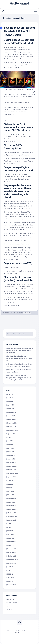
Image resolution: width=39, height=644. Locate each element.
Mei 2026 (10, 401)
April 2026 (10, 405)
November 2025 (12, 423)
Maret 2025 (10, 452)
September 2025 (12, 430)
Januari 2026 (11, 416)
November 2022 (12, 552)
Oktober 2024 (11, 470)
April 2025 (10, 448)
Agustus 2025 (11, 434)
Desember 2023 (12, 505)
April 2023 (10, 534)
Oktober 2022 (11, 556)
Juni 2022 (10, 570)
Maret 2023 (10, 538)
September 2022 (12, 559)
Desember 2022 (12, 549)
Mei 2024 (10, 488)
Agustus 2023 (11, 520)
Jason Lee (19, 313)
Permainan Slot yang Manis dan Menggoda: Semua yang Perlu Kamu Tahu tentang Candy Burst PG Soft (19, 378)
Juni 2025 (10, 441)
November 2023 (12, 509)
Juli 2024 (10, 480)
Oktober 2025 (11, 426)
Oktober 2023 (11, 513)
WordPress (18, 633)
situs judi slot (10, 599)
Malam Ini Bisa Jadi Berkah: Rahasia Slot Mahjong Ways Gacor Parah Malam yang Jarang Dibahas (19, 350)
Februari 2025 (11, 455)
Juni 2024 (10, 484)
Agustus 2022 (11, 563)
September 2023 (12, 516)
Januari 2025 (11, 459)
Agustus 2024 (11, 477)
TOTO (7, 606)
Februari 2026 (11, 412)
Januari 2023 (11, 545)
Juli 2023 (10, 524)
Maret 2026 (10, 408)
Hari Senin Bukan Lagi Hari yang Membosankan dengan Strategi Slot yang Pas (19, 358)
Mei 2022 (10, 574)
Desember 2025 (12, 419)
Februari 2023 (11, 541)
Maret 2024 (10, 495)
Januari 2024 (11, 502)
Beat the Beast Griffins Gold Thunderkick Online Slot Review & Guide (19, 31)
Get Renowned (19, 3)
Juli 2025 (10, 437)
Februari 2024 (11, 498)
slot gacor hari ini (11, 603)
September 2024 (12, 473)
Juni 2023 (10, 527)
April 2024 (10, 491)
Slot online (9, 610)
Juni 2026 (10, 398)
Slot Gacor (27, 313)
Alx (30, 633)
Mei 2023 (10, 531)
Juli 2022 (10, 567)
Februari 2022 (11, 585)
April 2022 (10, 577)
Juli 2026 (10, 394)
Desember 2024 (12, 462)
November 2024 (12, 466)
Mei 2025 (10, 444)
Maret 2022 (10, 581)
